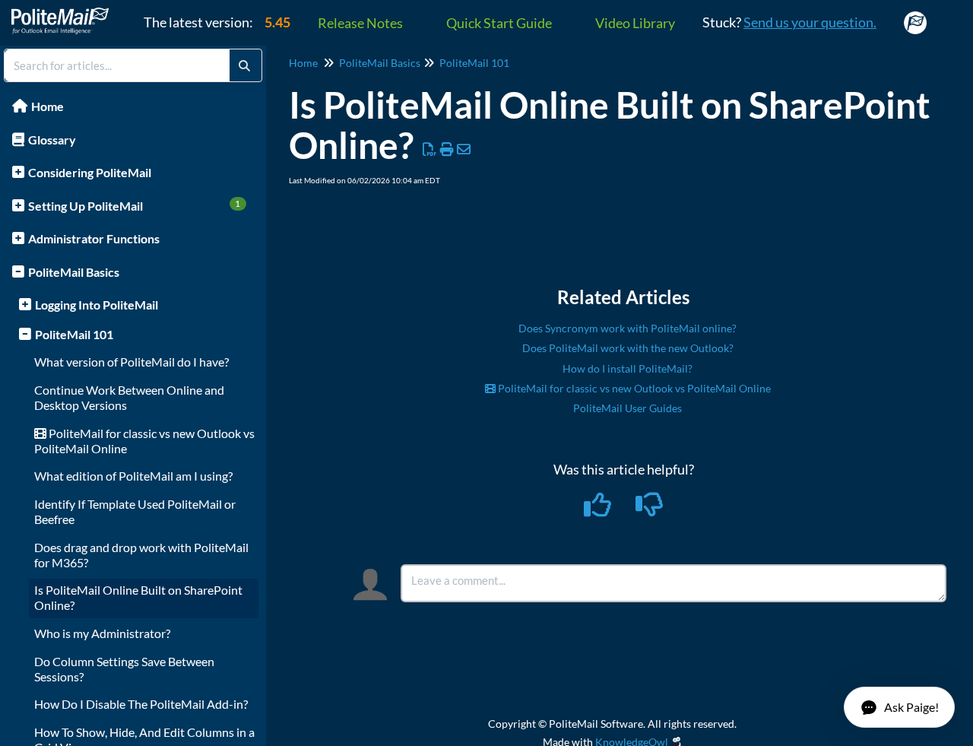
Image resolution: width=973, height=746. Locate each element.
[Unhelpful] (649, 509)
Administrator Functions (94, 238)
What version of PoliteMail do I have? (131, 361)
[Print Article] (447, 149)
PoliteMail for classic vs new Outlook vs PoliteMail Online (633, 388)
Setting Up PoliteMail (134, 205)
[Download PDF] (430, 149)
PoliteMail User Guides (627, 408)
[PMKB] (65, 13)
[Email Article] (464, 149)
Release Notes (360, 22)
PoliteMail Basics (73, 272)
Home (47, 106)
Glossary (52, 139)
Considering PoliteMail (89, 172)
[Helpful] (599, 509)
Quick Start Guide (499, 22)
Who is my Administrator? (102, 633)
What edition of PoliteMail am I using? (133, 475)
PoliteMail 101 (74, 334)
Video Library (635, 22)
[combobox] (117, 65)
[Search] (244, 65)
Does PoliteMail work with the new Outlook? (628, 347)
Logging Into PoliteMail (96, 304)
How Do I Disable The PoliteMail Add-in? (141, 704)
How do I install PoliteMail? (628, 368)
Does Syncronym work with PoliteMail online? (627, 328)
